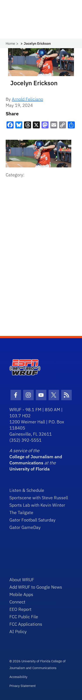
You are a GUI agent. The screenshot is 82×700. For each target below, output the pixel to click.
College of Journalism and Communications (35, 460)
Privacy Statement (22, 686)
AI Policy (18, 631)
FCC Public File (23, 617)
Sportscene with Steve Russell (38, 498)
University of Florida (29, 469)
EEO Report (20, 609)
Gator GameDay (25, 527)
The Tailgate (21, 512)
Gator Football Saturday (32, 520)
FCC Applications (25, 624)
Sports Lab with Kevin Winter (37, 505)
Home (10, 43)
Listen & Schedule (26, 490)
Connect (17, 602)
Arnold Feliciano (27, 99)
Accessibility (18, 677)
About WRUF (21, 579)
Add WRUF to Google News (35, 587)
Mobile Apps (21, 594)
